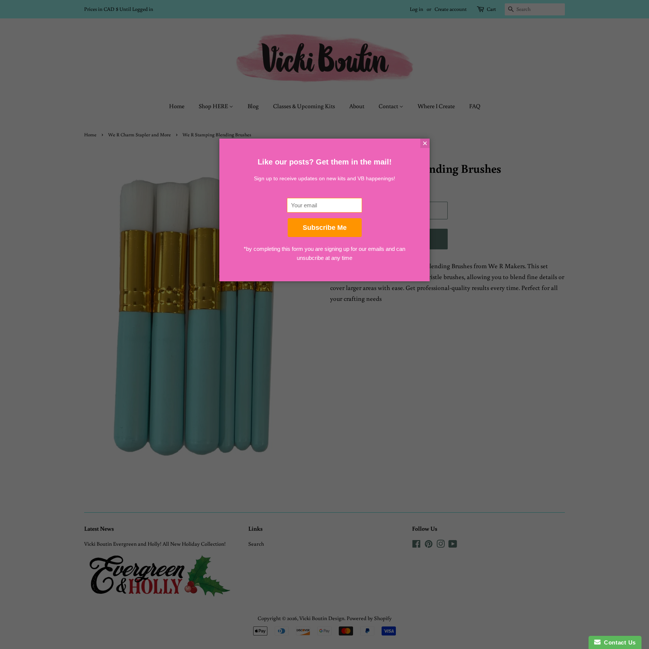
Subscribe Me (325, 227)
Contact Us (618, 642)
